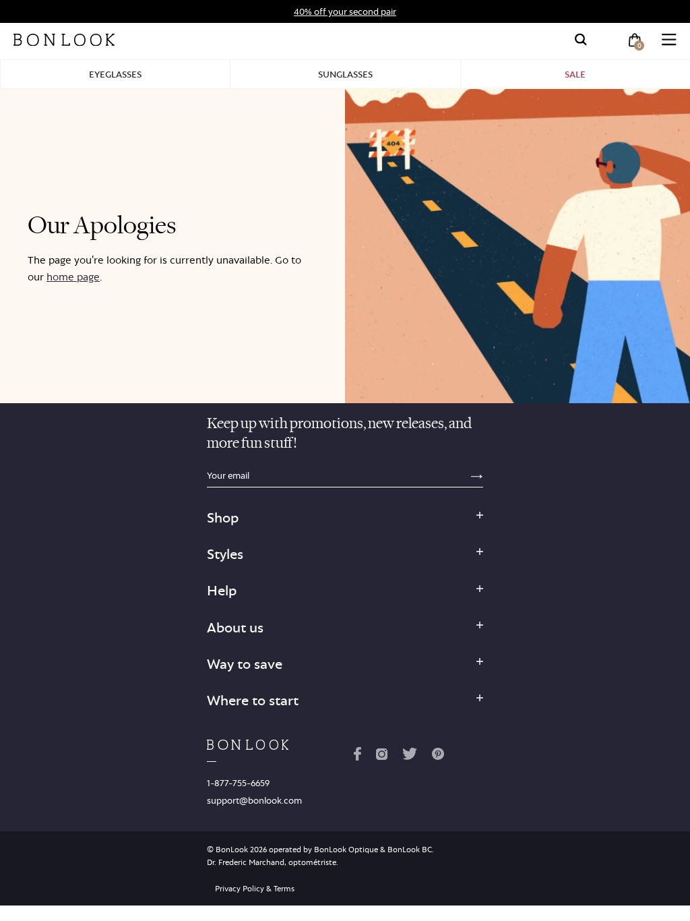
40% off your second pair (345, 11)
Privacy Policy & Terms (254, 888)
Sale (575, 74)
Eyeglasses (115, 74)
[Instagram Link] (381, 756)
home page (73, 276)
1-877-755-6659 (238, 782)
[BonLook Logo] (64, 40)
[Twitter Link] (410, 756)
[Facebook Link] (357, 756)
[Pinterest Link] (438, 756)
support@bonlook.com (254, 800)
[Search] (581, 40)
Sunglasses (345, 74)
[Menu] (669, 40)
